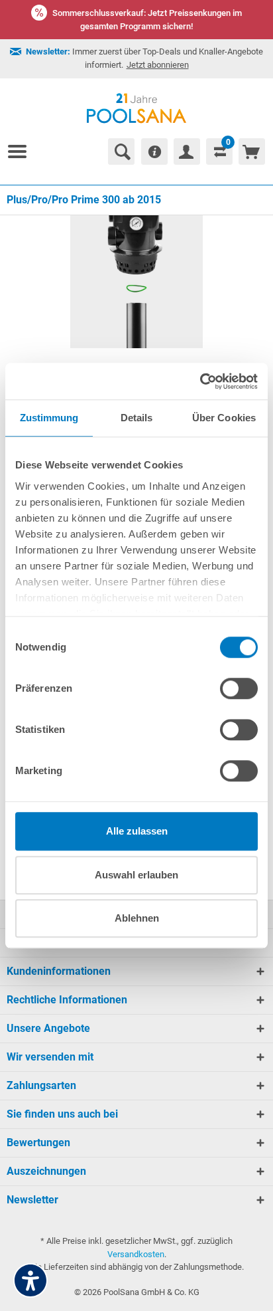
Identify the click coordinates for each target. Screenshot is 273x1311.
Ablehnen (137, 918)
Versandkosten (135, 1254)
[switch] (239, 688)
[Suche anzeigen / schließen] (121, 151)
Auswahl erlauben (136, 874)
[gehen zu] (22, 151)
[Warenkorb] (252, 151)
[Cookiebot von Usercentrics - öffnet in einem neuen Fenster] (200, 381)
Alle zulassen (137, 831)
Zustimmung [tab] (49, 417)
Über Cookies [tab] (224, 417)
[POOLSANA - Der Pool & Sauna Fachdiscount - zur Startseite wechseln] (137, 108)
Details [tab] (137, 417)
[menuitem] (22, 151)
